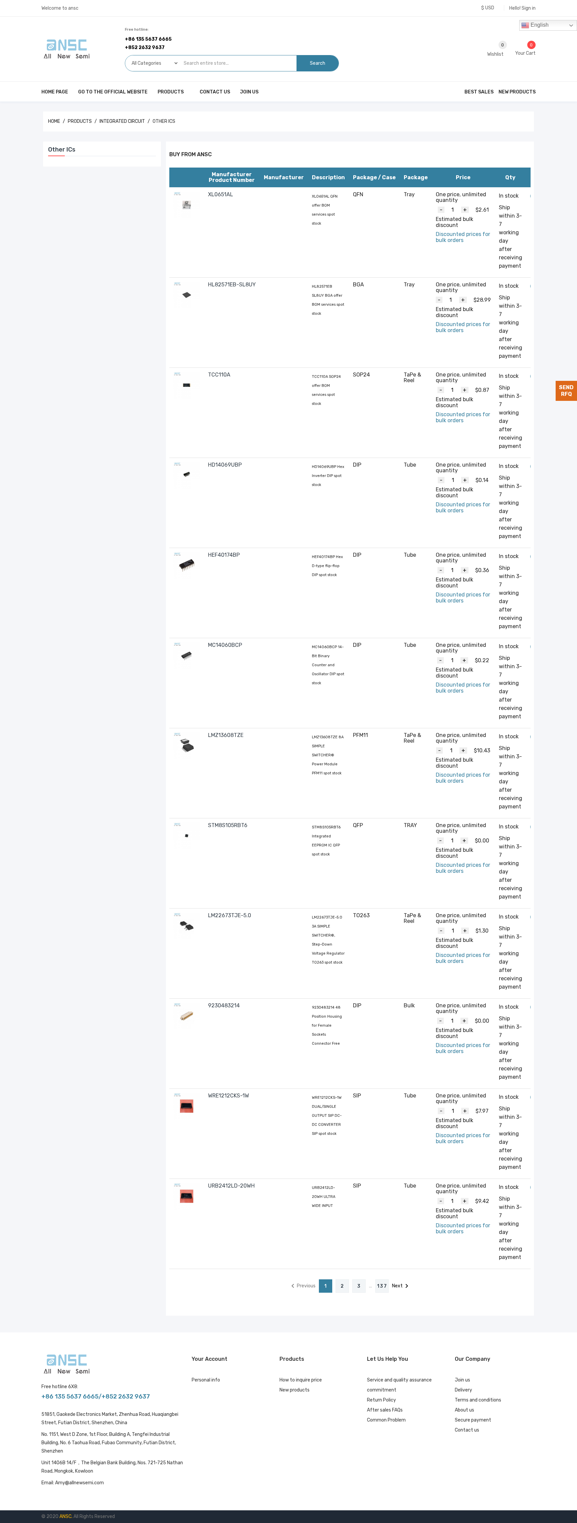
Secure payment (473, 1420)
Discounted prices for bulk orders (463, 237)
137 (382, 1286)
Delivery (463, 1390)
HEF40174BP (224, 555)
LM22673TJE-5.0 (229, 915)
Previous (302, 1286)
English (539, 25)
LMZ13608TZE (225, 735)
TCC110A (219, 374)
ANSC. (66, 1516)
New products (294, 1390)
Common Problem (386, 1420)
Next (401, 1286)
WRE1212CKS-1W (228, 1095)
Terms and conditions (478, 1400)
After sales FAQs (385, 1410)
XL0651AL (220, 194)
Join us (462, 1380)
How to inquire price (300, 1380)
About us (464, 1410)
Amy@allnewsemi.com (79, 1483)
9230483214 (224, 1005)
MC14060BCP (225, 645)
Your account (209, 1359)
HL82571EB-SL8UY (232, 284)
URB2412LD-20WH (231, 1186)
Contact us (467, 1430)
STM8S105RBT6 (227, 825)
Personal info (206, 1380)
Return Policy (381, 1400)
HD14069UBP (225, 465)
